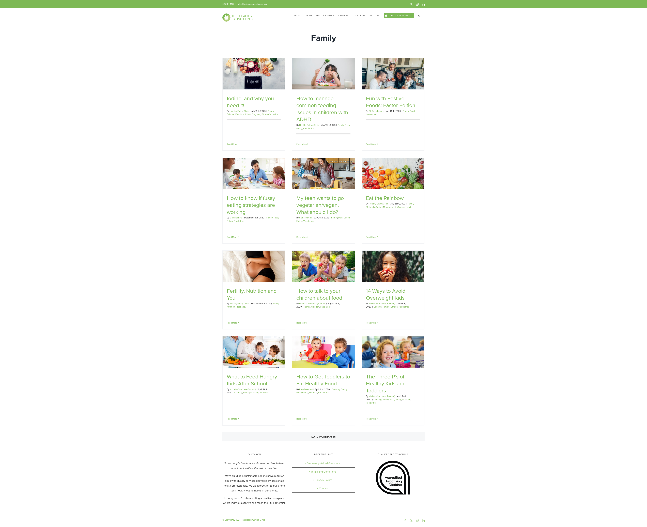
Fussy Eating (302, 392)
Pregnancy (256, 114)
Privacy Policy (324, 480)
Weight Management (386, 207)
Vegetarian (308, 220)
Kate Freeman (306, 389)
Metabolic (370, 207)
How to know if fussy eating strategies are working (251, 205)
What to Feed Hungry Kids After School (252, 380)
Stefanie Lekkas (376, 111)
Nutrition (246, 114)
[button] (419, 15)
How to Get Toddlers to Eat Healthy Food (323, 380)
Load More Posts (323, 437)
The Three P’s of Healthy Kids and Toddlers (386, 383)
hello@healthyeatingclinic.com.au (252, 4)
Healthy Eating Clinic (239, 111)
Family (238, 114)
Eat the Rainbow (385, 198)
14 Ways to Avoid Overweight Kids (385, 294)
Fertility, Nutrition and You (252, 294)
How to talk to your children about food (319, 294)
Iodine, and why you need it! (250, 101)
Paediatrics (308, 128)
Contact (323, 488)
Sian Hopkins (236, 217)
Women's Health (270, 114)
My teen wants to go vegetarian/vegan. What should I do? (320, 205)
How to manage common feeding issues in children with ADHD (322, 108)
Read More (232, 144)
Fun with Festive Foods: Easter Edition (390, 101)
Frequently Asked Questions (323, 463)
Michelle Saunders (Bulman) (312, 303)
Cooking (377, 306)
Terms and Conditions (323, 471)
